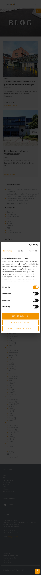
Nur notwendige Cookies (20, 328)
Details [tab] (20, 251)
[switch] (36, 293)
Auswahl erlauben (20, 322)
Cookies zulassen (20, 316)
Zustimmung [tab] (7, 251)
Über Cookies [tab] (33, 251)
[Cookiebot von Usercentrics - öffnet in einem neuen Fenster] (29, 245)
